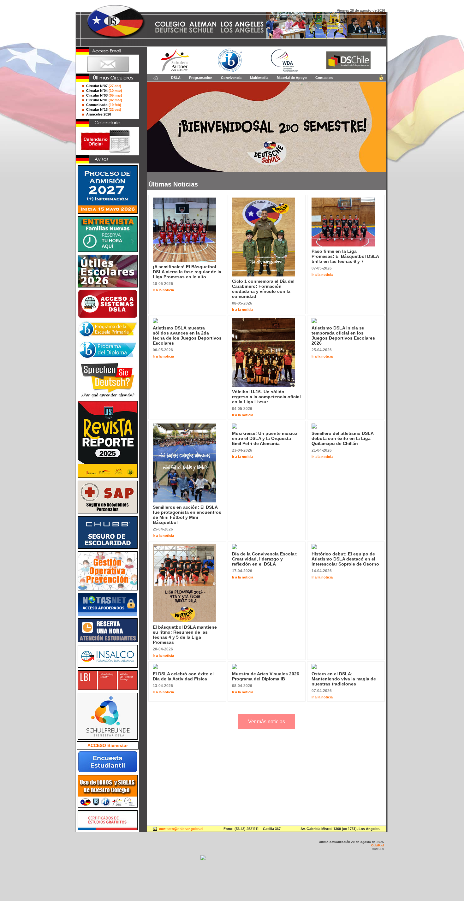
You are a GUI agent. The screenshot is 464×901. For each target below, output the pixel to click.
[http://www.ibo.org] (230, 71)
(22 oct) (103, 109)
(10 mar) (104, 90)
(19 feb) (103, 105)
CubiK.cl (377, 845)
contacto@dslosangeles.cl (181, 829)
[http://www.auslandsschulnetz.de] (284, 71)
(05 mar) (104, 95)
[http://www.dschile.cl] (348, 68)
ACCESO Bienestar (107, 745)
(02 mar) (104, 100)
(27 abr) (103, 86)
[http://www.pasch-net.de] (175, 71)
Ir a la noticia (163, 290)
